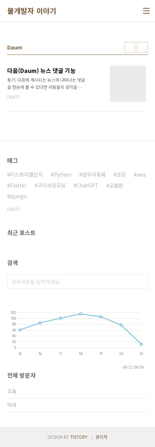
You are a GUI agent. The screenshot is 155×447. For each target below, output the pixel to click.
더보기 (13, 209)
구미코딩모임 (51, 185)
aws (141, 174)
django (18, 196)
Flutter (18, 185)
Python (62, 174)
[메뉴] (146, 10)
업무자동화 (94, 174)
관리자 (101, 437)
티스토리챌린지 (26, 174)
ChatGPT (87, 185)
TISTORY (79, 437)
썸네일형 (129, 47)
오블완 (116, 185)
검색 (140, 281)
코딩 (121, 174)
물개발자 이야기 (31, 10)
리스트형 (142, 47)
